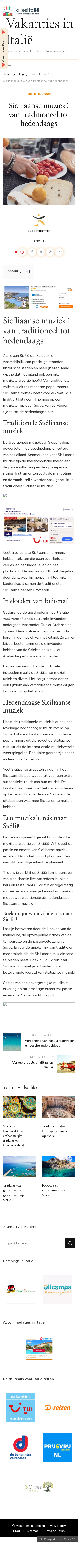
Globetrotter (39, 231)
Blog (16, 1531)
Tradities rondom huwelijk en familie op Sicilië (55, 1131)
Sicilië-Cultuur (39, 94)
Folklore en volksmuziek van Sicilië (53, 1190)
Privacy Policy (56, 1526)
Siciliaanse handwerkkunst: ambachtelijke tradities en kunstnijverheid (14, 1136)
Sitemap (33, 1531)
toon (25, 271)
